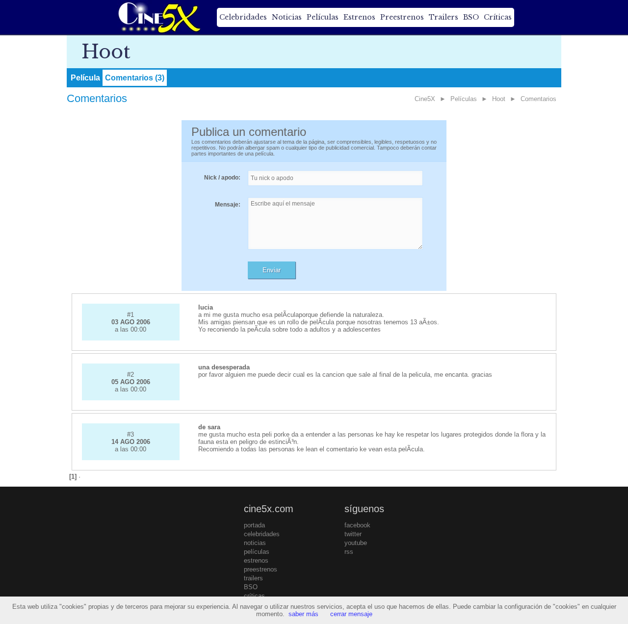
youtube (355, 542)
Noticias (287, 17)
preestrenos (260, 569)
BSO (471, 17)
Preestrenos (402, 17)
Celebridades (243, 17)
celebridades (262, 534)
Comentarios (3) (134, 78)
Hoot (498, 99)
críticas (254, 595)
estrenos (256, 560)
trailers (253, 578)
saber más (303, 614)
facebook (357, 525)
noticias (255, 542)
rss (348, 551)
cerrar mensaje (351, 614)
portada (254, 525)
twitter (353, 534)
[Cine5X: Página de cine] (158, 17)
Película (85, 78)
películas (256, 551)
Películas (323, 17)
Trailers (443, 17)
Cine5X (425, 99)
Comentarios (538, 99)
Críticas (498, 17)
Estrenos (359, 17)
